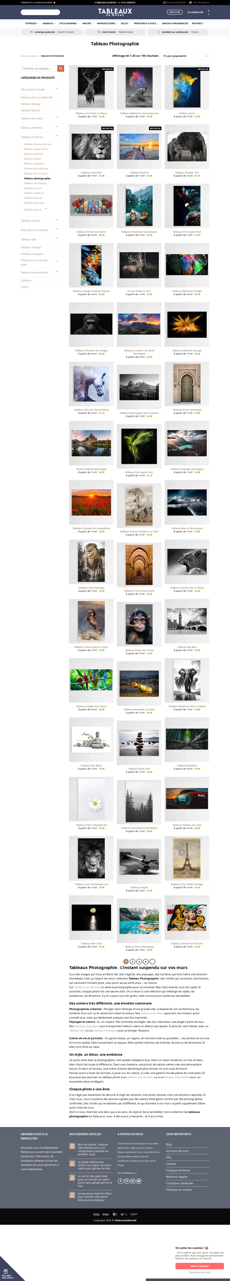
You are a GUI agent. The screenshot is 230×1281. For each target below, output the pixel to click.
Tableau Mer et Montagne (187, 528)
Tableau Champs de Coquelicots (91, 528)
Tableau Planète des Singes (91, 350)
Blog (169, 1144)
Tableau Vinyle (139, 887)
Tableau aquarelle (34, 202)
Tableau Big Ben (187, 647)
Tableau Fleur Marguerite (91, 825)
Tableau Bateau (30, 110)
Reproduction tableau (34, 230)
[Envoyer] (57, 12)
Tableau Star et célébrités (37, 97)
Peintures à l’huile (145, 23)
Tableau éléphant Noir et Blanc (187, 706)
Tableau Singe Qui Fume (139, 650)
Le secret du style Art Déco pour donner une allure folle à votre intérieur (95, 1197)
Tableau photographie (37, 178)
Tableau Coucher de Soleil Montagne (139, 352)
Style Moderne (67, 23)
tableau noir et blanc (140, 1077)
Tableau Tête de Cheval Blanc (91, 409)
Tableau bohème (33, 153)
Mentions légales (177, 1177)
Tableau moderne (29, 56)
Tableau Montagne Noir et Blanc (139, 413)
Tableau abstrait (33, 197)
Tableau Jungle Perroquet (91, 706)
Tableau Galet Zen (139, 768)
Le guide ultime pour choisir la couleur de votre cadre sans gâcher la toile (94, 1165)
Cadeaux (26, 280)
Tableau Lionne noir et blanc (187, 587)
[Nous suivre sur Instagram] (126, 1181)
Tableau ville (28, 239)
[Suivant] (152, 962)
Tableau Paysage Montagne (187, 469)
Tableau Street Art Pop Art (187, 943)
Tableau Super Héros (36, 149)
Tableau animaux (31, 127)
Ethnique (31, 23)
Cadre (24, 287)
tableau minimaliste (177, 1077)
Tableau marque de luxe (38, 144)
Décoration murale (33, 89)
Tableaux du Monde (86, 987)
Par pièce (197, 23)
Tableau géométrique (36, 168)
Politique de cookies (179, 1190)
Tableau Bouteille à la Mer (139, 709)
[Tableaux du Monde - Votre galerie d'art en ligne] (115, 12)
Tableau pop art (33, 188)
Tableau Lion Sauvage (91, 587)
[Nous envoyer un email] (133, 1181)
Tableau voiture (33, 209)
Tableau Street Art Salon (91, 231)
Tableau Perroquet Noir (187, 231)
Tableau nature (30, 220)
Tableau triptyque (32, 254)
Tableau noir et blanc (36, 173)
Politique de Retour (178, 1170)
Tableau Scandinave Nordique (139, 828)
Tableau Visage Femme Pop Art (91, 291)
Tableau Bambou (187, 765)
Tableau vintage (31, 247)
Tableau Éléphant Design (187, 291)
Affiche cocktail (32, 158)
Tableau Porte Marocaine (139, 590)
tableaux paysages (86, 1026)
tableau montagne (105, 1030)
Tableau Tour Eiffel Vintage (187, 884)
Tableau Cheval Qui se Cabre (91, 647)
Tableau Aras (187, 113)
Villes (124, 23)
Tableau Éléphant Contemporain (139, 113)
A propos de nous (177, 1151)
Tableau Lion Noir (91, 172)
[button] (195, 12)
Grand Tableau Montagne (91, 469)
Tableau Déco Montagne (139, 946)
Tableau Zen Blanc (91, 765)
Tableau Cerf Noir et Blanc (91, 113)
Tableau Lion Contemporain (91, 884)
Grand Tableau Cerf (139, 291)
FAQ (168, 1157)
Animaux (48, 23)
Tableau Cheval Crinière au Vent (139, 531)
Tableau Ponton (139, 172)
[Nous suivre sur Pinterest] (139, 1181)
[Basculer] (57, 88)
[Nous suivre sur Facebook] (120, 1181)
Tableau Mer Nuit (91, 943)
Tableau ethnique (32, 118)
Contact (171, 1164)
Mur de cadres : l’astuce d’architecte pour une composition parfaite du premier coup (93, 1149)
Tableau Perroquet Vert (139, 472)
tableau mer (77, 1030)
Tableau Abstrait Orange (187, 350)
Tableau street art (34, 193)
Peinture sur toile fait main (34, 262)
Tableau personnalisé (175, 23)
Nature (87, 23)
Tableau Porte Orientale (187, 409)
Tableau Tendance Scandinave (139, 231)
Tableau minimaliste (35, 183)
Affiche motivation (34, 163)
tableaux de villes (152, 1013)
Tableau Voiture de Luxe (187, 825)
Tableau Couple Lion (187, 172)
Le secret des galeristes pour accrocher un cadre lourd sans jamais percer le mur (95, 1181)
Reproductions (106, 23)
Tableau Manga (30, 104)
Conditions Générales (179, 1183)
